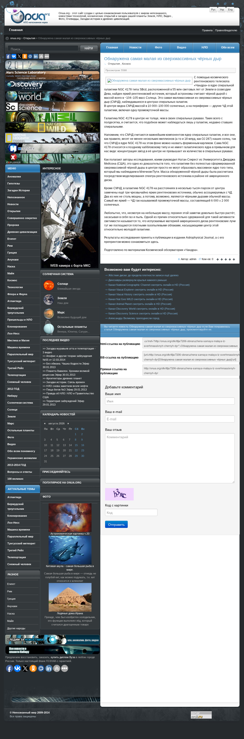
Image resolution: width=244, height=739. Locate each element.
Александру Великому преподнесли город (133, 318)
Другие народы (16, 628)
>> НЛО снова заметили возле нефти (65, 386)
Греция (11, 598)
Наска (11, 613)
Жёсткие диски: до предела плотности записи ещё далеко (143, 275)
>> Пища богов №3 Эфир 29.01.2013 (65, 389)
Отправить (116, 524)
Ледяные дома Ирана (70, 613)
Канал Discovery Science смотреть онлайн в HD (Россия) (143, 313)
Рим (9, 591)
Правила (207, 30)
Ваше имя (113, 394)
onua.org (15, 38)
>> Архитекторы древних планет (62, 378)
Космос (126, 63)
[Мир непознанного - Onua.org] (232, 3)
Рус (213, 9)
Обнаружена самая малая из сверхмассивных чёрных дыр (162, 58)
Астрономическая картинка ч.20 (70, 533)
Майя (10, 620)
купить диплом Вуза (63, 657)
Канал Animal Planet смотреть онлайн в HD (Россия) (139, 303)
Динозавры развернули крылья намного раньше (137, 280)
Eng (230, 9)
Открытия (29, 38)
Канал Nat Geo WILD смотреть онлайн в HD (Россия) (140, 299)
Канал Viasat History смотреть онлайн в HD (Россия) (140, 294)
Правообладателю (226, 30)
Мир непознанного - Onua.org (30, 16)
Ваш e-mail (113, 412)
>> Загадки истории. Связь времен (64, 382)
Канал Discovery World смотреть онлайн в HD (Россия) (141, 308)
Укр (222, 9)
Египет (11, 584)
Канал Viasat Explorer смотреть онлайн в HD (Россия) (140, 289)
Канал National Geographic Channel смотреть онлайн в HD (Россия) (149, 284)
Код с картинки (116, 505)
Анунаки (12, 606)
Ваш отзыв (113, 430)
